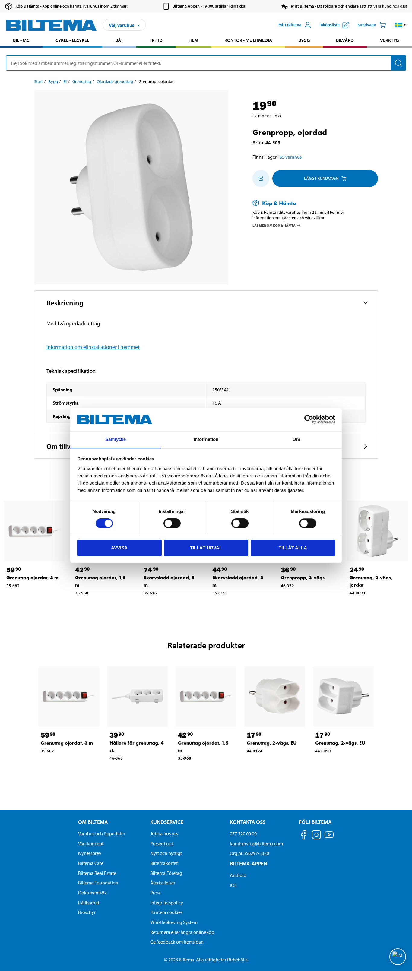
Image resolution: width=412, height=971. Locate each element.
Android (238, 875)
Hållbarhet (88, 903)
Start (38, 81)
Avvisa (119, 547)
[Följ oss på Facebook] (304, 836)
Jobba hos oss (164, 833)
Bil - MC (21, 40)
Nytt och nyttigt (166, 853)
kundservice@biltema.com (256, 843)
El (65, 81)
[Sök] (398, 63)
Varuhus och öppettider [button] (101, 833)
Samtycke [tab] (115, 439)
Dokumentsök (92, 893)
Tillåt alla (293, 547)
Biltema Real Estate (97, 873)
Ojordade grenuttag (115, 81)
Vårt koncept (90, 843)
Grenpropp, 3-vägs (303, 577)
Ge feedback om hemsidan (177, 942)
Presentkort (161, 843)
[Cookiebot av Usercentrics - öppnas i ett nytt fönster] (308, 419)
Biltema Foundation (98, 883)
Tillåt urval (206, 547)
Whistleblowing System (174, 922)
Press (155, 893)
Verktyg (389, 40)
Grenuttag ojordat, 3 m (32, 577)
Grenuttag (81, 81)
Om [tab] (296, 439)
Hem (193, 40)
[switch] (172, 523)
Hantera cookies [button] (166, 912)
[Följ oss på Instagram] (316, 836)
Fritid (156, 40)
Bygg (304, 40)
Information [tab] (206, 439)
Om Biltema (93, 821)
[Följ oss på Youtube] (329, 837)
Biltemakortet (164, 863)
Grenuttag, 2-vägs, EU (272, 743)
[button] (400, 25)
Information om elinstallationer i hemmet (93, 346)
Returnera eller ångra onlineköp (182, 932)
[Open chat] (397, 956)
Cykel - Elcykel (72, 40)
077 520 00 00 (243, 833)
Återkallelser (162, 883)
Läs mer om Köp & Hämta (274, 225)
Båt (119, 40)
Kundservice (166, 821)
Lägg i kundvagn (321, 178)
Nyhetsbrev (89, 853)
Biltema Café (90, 863)
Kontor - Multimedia (248, 40)
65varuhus (291, 157)
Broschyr (87, 912)
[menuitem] (21, 41)
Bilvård (345, 40)
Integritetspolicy (166, 903)
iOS (233, 885)
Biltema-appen (248, 863)
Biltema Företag (166, 873)
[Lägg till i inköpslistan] (260, 178)
